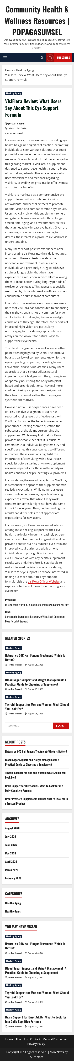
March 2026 (11, 870)
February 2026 (13, 878)
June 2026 (11, 845)
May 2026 (10, 853)
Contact (35, 1039)
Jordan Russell (16, 123)
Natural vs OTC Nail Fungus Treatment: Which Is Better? (35, 657)
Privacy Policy (36, 1044)
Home (9, 1039)
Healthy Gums (13, 911)
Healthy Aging (13, 93)
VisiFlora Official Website (44, 581)
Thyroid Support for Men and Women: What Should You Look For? (37, 706)
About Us (22, 1039)
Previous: (36, 602)
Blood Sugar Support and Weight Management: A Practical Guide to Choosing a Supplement (35, 682)
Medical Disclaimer (55, 1039)
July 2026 (10, 836)
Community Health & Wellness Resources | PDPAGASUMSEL (37, 20)
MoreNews (57, 1052)
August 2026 (12, 828)
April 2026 (11, 861)
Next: (35, 616)
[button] (5, 57)
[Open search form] (42, 57)
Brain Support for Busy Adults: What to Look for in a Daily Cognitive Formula (35, 1019)
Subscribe (63, 57)
